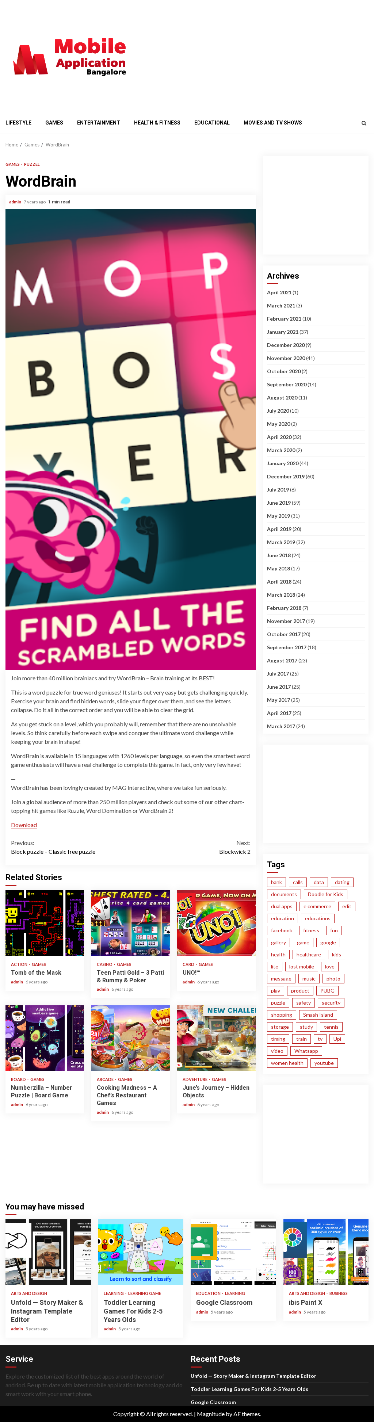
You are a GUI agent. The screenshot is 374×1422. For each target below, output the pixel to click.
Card (189, 964)
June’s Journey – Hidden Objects (216, 1038)
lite (274, 966)
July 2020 (278, 411)
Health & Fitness (157, 123)
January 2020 (282, 463)
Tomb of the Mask (44, 923)
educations (318, 918)
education (282, 918)
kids (336, 954)
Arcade (105, 1079)
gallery (278, 942)
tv (320, 1039)
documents (284, 894)
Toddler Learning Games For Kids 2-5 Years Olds (141, 1252)
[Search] (364, 123)
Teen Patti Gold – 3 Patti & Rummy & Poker (130, 923)
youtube (324, 1063)
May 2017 (278, 700)
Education (208, 1293)
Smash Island (318, 1015)
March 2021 (281, 305)
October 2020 (284, 371)
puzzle (278, 1002)
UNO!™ (216, 923)
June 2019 (279, 503)
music (309, 978)
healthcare (309, 954)
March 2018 (281, 595)
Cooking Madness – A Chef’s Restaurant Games (130, 1038)
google (328, 942)
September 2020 (286, 384)
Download (24, 824)
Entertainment (98, 123)
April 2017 (279, 713)
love (330, 966)
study (306, 1027)
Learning (114, 1293)
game (303, 942)
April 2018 (279, 581)
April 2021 (279, 292)
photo (333, 978)
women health (287, 1063)
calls (298, 882)
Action (19, 964)
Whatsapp (306, 1051)
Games (54, 123)
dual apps (282, 906)
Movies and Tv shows (273, 123)
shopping (281, 1015)
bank (276, 882)
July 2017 (278, 673)
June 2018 (279, 555)
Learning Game (144, 1293)
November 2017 (286, 621)
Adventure (195, 1079)
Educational (212, 123)
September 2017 (286, 647)
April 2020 (279, 437)
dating (342, 882)
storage (280, 1027)
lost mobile (301, 966)
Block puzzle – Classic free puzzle (53, 847)
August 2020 (282, 397)
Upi (337, 1039)
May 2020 (278, 424)
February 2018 (284, 608)
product (300, 990)
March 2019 (281, 542)
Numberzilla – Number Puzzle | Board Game (44, 1038)
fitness (311, 930)
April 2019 (279, 529)
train (301, 1039)
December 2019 (286, 476)
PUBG (327, 990)
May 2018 (278, 568)
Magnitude (211, 1413)
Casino (105, 964)
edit (346, 906)
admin (15, 201)
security (331, 1002)
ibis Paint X (326, 1252)
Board (19, 1079)
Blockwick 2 (235, 847)
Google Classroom (233, 1252)
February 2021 (284, 319)
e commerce (317, 906)
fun (334, 930)
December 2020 (286, 345)
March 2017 (281, 726)
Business (338, 1293)
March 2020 (281, 450)
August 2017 (282, 660)
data (319, 882)
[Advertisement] (257, 55)
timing (278, 1039)
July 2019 (278, 489)
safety (303, 1002)
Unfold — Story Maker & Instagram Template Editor (48, 1252)
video (277, 1051)
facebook (281, 930)
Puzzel (32, 164)
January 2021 (282, 332)
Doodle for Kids (325, 894)
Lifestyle (18, 123)
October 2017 (284, 634)
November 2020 (286, 358)
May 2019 (278, 516)
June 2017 (279, 687)
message (281, 978)
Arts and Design (29, 1293)
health (278, 954)
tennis (331, 1027)
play (275, 990)
